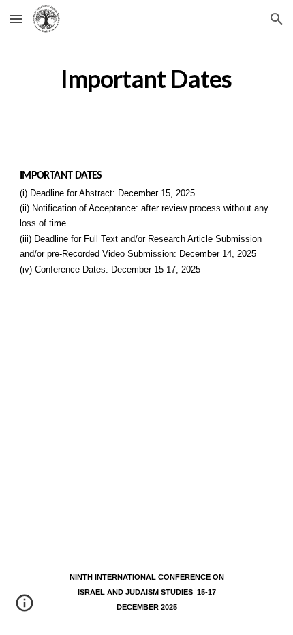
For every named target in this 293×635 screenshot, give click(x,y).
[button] (16, 18)
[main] (146, 78)
